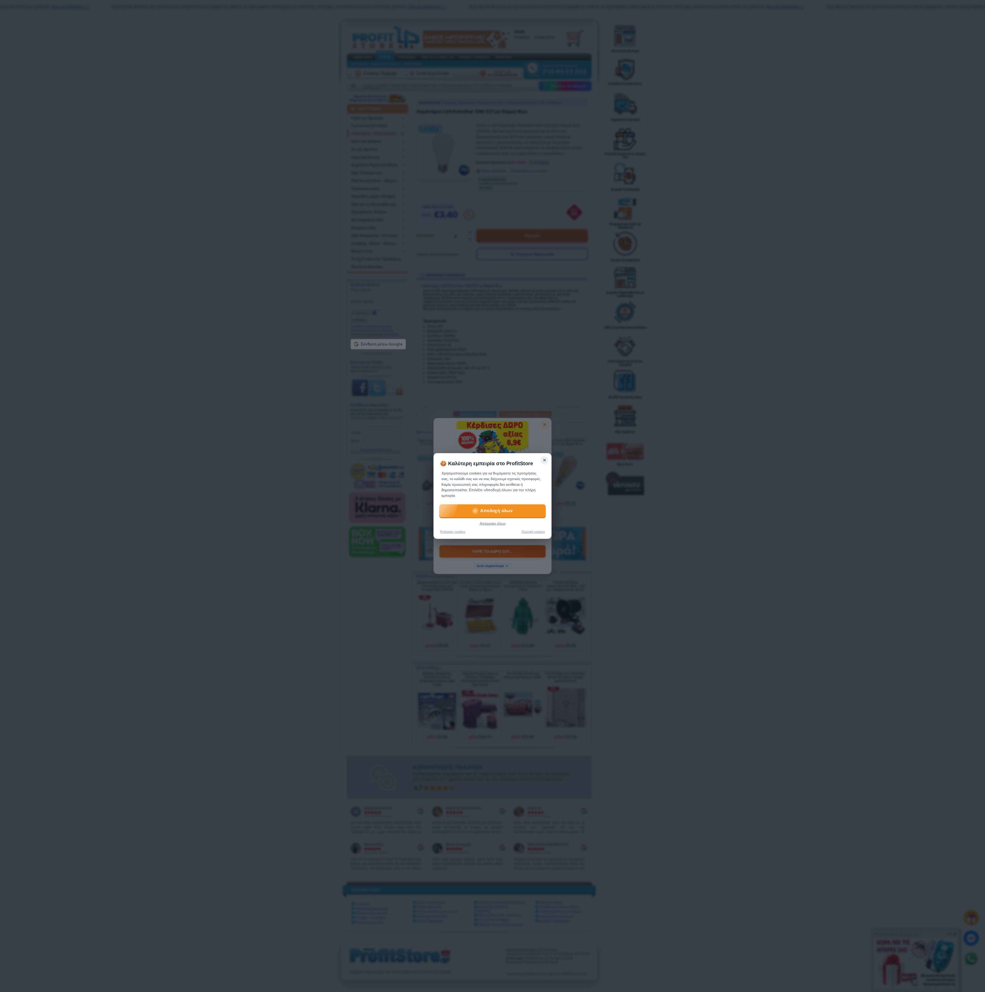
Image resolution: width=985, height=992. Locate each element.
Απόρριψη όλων (493, 523)
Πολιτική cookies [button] (533, 532)
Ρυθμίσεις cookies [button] (452, 532)
